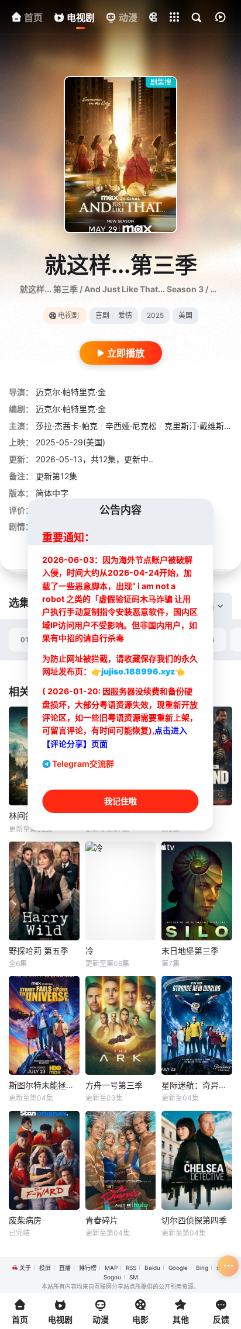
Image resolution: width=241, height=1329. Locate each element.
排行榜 (88, 1267)
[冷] (120, 891)
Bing (202, 1267)
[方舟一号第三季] (120, 1025)
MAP (111, 1267)
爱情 (125, 315)
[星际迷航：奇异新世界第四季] (196, 1025)
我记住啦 (120, 801)
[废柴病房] (44, 1160)
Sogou (112, 1276)
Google (178, 1267)
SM (133, 1276)
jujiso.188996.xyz (138, 671)
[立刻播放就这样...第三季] (120, 154)
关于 (25, 1267)
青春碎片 (101, 1220)
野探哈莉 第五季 (38, 951)
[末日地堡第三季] (196, 891)
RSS (131, 1267)
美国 (185, 315)
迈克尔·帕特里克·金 (71, 392)
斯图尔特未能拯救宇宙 (44, 1085)
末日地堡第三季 (190, 951)
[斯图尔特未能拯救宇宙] (44, 1025)
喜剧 (102, 315)
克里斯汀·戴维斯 (194, 426)
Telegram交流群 (83, 764)
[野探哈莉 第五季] (44, 891)
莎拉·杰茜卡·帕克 (67, 426)
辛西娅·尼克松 (131, 426)
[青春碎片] (120, 1160)
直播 (65, 1267)
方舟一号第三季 (114, 1085)
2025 (155, 315)
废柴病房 (25, 1220)
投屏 (45, 1267)
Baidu (152, 1267)
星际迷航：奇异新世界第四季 (196, 1085)
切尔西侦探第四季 (194, 1220)
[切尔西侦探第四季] (196, 1160)
